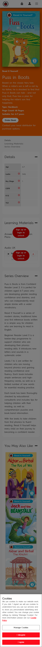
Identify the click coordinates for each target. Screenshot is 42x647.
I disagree (21, 635)
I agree (21, 642)
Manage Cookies (21, 628)
